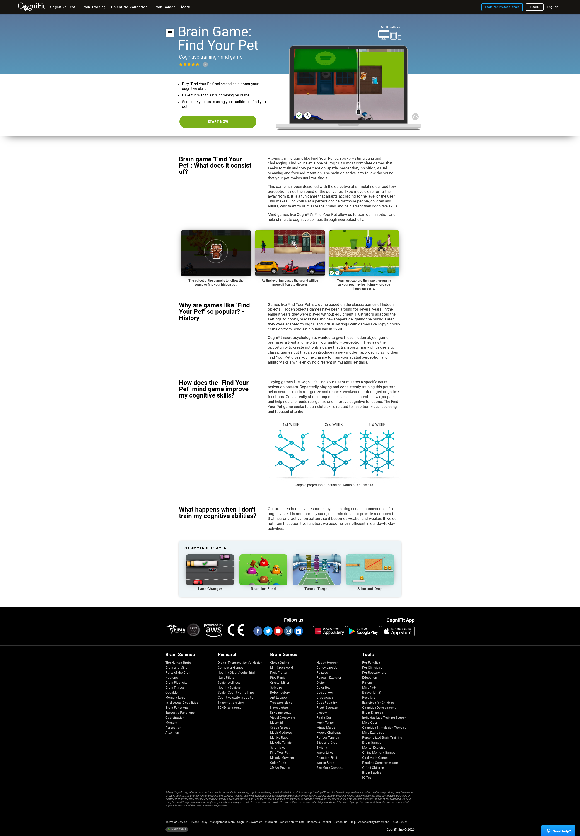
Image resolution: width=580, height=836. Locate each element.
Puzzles (322, 672)
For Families (371, 662)
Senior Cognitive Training (236, 692)
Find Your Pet (280, 752)
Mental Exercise (373, 747)
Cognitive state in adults (235, 697)
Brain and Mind (176, 667)
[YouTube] (278, 631)
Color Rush (278, 762)
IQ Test (367, 777)
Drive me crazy (280, 712)
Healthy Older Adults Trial (236, 672)
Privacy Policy (198, 822)
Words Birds (325, 762)
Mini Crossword (281, 667)
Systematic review (231, 702)
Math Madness (281, 732)
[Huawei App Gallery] (329, 631)
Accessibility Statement (373, 822)
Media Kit (271, 822)
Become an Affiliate (291, 822)
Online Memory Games (378, 752)
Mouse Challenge (329, 732)
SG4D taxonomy (230, 707)
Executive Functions (180, 712)
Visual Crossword (283, 717)
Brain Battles (371, 772)
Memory (171, 722)
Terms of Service (176, 822)
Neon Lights (279, 707)
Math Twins (325, 722)
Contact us (340, 822)
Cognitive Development (379, 707)
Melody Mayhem (282, 757)
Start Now (218, 122)
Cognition (172, 692)
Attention (172, 732)
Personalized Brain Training (382, 737)
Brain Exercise (372, 712)
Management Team (222, 822)
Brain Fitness (175, 687)
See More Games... (330, 767)
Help (353, 822)
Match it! (276, 722)
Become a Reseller (319, 822)
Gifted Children (373, 767)
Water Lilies (325, 752)
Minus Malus (326, 727)
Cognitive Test (63, 7)
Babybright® (371, 692)
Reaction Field (327, 757)
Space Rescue (280, 727)
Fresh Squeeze (327, 707)
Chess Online (279, 662)
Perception (173, 727)
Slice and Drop (327, 742)
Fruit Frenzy (279, 672)
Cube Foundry (327, 702)
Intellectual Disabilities (181, 702)
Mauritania (178, 829)
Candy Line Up (327, 667)
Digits (321, 682)
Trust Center (399, 822)
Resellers (368, 697)
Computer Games (230, 667)
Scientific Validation (129, 7)
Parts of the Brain (178, 672)
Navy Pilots (226, 677)
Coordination (174, 717)
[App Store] (398, 631)
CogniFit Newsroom (249, 822)
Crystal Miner (280, 682)
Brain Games (371, 742)
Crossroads (325, 697)
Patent (367, 682)
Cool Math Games (375, 757)
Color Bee (324, 687)
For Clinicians (372, 667)
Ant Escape (278, 697)
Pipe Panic (277, 677)
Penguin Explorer (329, 677)
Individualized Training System (384, 717)
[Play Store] (363, 631)
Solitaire (276, 687)
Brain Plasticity (176, 682)
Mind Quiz (369, 722)
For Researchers (374, 672)
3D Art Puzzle (280, 767)
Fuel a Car (324, 717)
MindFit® (369, 687)
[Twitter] (268, 631)
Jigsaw (322, 712)
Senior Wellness (229, 682)
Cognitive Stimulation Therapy (384, 727)
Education (369, 677)
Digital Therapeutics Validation (240, 662)
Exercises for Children (378, 702)
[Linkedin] (298, 631)
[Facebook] (257, 631)
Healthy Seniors (229, 687)
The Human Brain (178, 662)
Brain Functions (176, 707)
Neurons (171, 677)
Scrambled (278, 747)
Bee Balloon (325, 692)
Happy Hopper (327, 662)
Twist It (322, 747)
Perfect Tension (328, 737)
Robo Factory (280, 692)
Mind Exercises (373, 732)
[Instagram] (288, 631)
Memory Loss (175, 697)
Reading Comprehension (380, 762)
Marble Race (279, 737)
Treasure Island (281, 702)
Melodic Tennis (281, 742)
